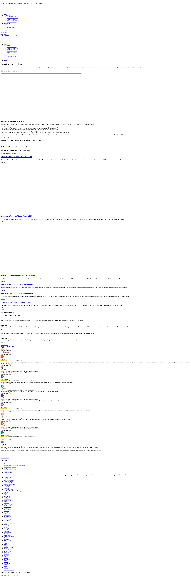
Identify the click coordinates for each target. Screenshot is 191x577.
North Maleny (7, 563)
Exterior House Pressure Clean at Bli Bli (16, 157)
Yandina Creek (7, 505)
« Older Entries (4, 309)
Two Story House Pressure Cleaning (12, 491)
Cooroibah (6, 552)
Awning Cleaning (8, 504)
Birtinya (5, 546)
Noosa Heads (7, 515)
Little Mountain (7, 516)
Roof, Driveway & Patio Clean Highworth (17, 293)
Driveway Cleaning (8, 482)
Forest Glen (6, 529)
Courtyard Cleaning (8, 547)
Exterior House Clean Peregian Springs (16, 302)
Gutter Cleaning (7, 478)
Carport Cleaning (8, 525)
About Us (6, 24)
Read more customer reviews (7, 346)
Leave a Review (4, 345)
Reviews (6, 28)
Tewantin (6, 521)
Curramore (6, 541)
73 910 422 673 (7, 575)
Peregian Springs (8, 486)
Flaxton (5, 556)
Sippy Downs (7, 513)
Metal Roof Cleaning (9, 480)
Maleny (5, 493)
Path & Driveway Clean (12, 18)
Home (5, 14)
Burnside (6, 517)
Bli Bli (5, 501)
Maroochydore (7, 527)
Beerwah (6, 558)
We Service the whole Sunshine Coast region (14, 465)
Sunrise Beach (7, 528)
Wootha (5, 548)
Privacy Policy (15, 575)
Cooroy (5, 544)
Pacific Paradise (7, 535)
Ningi (5, 567)
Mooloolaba (6, 539)
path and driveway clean (88, 67)
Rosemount (6, 554)
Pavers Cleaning (7, 499)
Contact (5, 30)
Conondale (6, 531)
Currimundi (6, 511)
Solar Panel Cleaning (9, 481)
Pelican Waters (7, 507)
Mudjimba (6, 533)
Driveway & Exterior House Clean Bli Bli (16, 216)
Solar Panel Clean (11, 19)
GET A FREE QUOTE (18, 35)
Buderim (6, 495)
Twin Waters (7, 496)
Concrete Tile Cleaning (9, 570)
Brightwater (6, 555)
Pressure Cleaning (8, 477)
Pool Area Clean (7, 497)
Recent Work (7, 23)
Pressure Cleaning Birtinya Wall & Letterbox (18, 276)
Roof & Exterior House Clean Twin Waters (17, 284)
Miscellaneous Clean (11, 22)
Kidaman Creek (7, 550)
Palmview (6, 568)
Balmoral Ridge (7, 559)
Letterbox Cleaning (8, 500)
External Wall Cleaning (9, 484)
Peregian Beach (7, 532)
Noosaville (6, 503)
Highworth (6, 543)
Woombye (6, 512)
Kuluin (5, 566)
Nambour (6, 492)
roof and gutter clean (74, 67)
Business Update (10, 27)
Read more (98, 450)
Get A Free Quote (5, 137)
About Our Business (11, 26)
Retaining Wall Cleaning (9, 523)
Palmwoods (6, 488)
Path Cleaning (7, 485)
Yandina (5, 524)
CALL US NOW (5, 35)
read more (3, 162)
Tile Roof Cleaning (8, 489)
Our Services (7, 15)
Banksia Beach (7, 551)
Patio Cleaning (7, 519)
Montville (6, 562)
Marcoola (6, 560)
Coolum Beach (7, 540)
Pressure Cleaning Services (10, 467)
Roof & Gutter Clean (11, 16)
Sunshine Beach (7, 520)
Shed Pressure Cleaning (9, 536)
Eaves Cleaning (7, 509)
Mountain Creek (7, 537)
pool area (79, 124)
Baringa (5, 564)
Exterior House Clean (12, 20)
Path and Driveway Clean (10, 469)
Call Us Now (4, 32)
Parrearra (6, 508)
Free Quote (3, 34)
